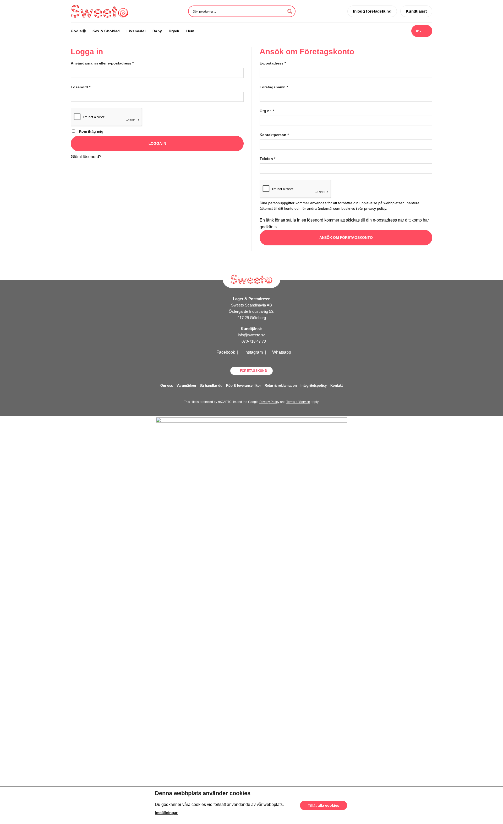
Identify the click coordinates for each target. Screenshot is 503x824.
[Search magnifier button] (289, 11)
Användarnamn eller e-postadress (102, 63)
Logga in (157, 143)
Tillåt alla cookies (323, 805)
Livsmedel (136, 31)
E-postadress (273, 63)
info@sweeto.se (251, 335)
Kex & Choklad (106, 31)
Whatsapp (281, 352)
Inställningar (166, 813)
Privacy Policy (269, 402)
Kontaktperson (274, 135)
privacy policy (375, 209)
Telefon (267, 159)
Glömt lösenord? (86, 156)
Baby (157, 31)
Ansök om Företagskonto (346, 237)
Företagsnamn (274, 87)
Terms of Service (298, 402)
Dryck (174, 31)
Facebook (225, 352)
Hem (190, 31)
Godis (76, 31)
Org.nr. (267, 111)
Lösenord (80, 87)
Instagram (253, 352)
